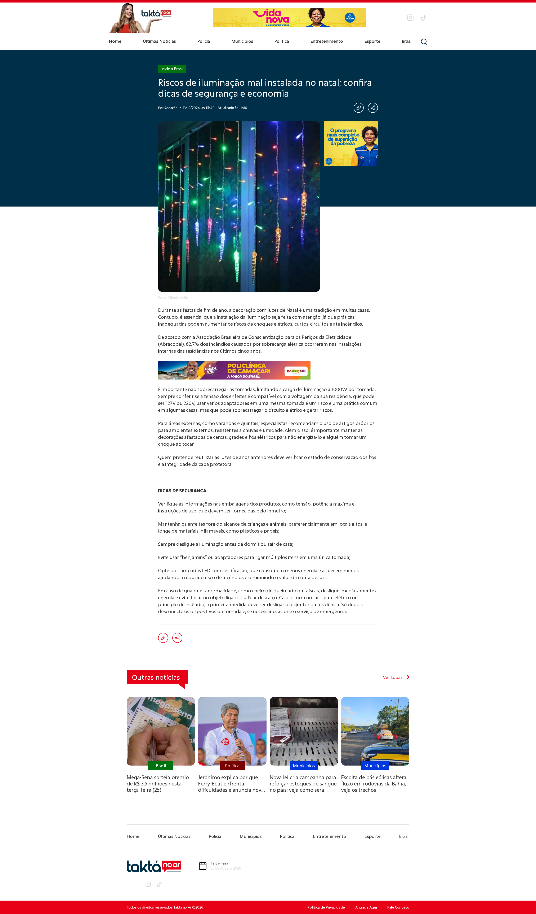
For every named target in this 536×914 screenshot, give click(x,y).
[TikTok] (423, 17)
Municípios (242, 41)
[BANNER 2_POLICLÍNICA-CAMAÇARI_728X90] (268, 370)
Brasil (407, 41)
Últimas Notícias (159, 41)
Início (165, 68)
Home (115, 41)
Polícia (203, 41)
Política (281, 41)
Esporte (372, 41)
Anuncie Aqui (366, 907)
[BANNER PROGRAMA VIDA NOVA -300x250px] (351, 143)
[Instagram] (410, 17)
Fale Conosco (398, 907)
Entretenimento (326, 41)
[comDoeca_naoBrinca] (289, 16)
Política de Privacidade (326, 907)
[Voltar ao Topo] (525, 899)
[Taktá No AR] (140, 18)
